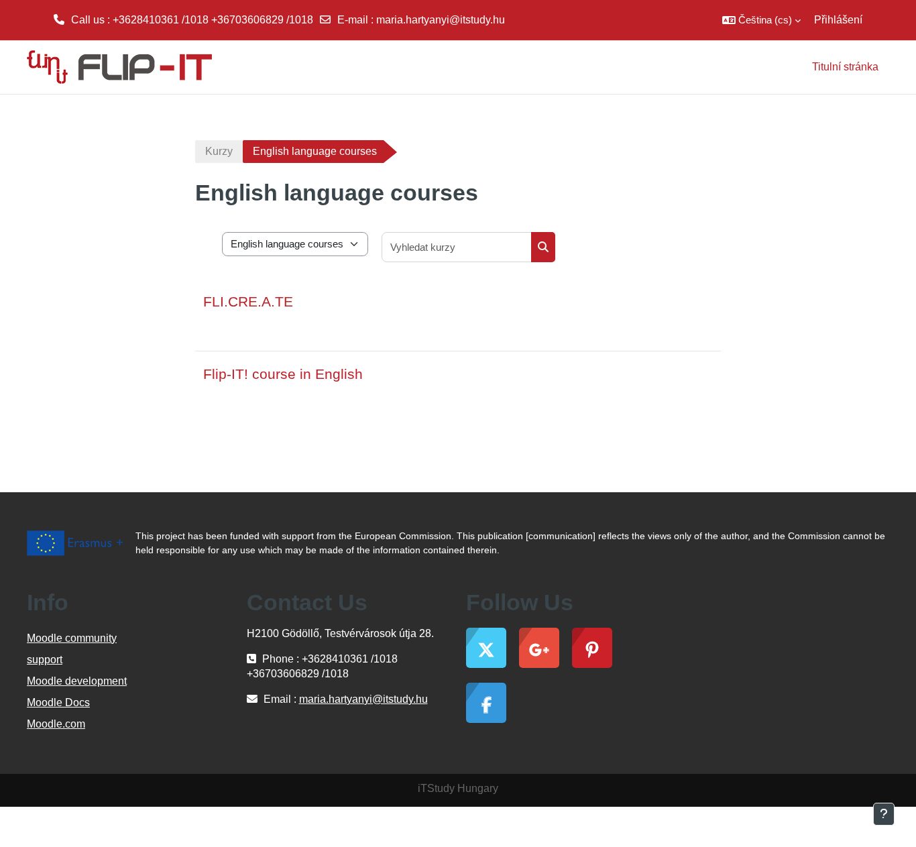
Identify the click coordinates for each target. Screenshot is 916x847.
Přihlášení (838, 19)
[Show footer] (884, 814)
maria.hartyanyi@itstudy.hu (440, 19)
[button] (761, 20)
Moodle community (72, 638)
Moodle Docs (58, 702)
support (44, 659)
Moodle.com (56, 724)
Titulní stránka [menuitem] (845, 66)
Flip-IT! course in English (283, 374)
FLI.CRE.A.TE (248, 301)
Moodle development (77, 681)
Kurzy (219, 151)
